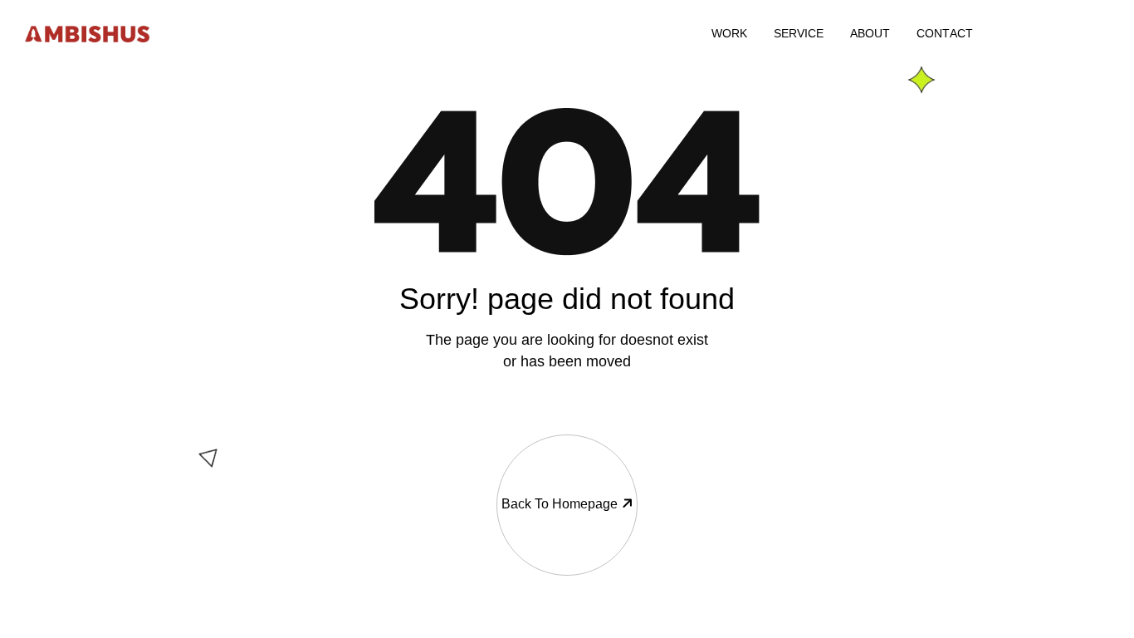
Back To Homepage (559, 504)
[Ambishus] (87, 33)
